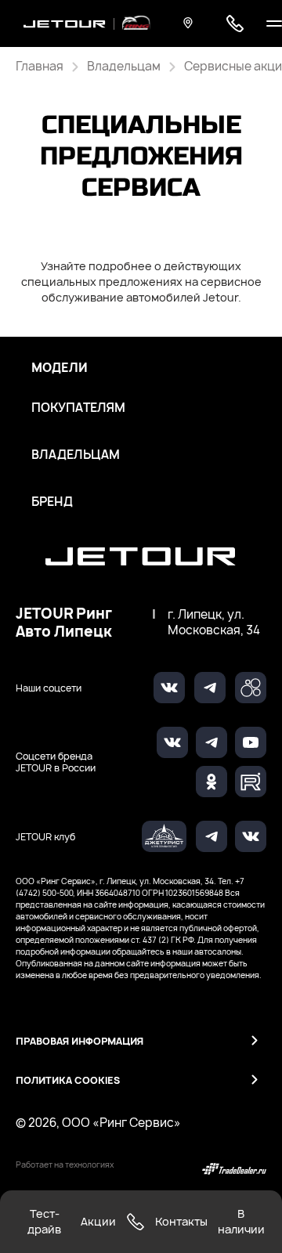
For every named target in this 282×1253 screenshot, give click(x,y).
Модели (59, 368)
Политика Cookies (68, 1080)
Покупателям (78, 408)
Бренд (52, 502)
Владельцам (75, 455)
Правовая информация (79, 1041)
